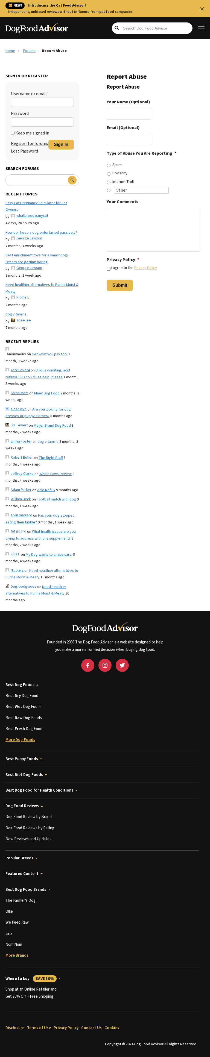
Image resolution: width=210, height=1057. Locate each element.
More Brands (16, 955)
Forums (29, 51)
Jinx (8, 933)
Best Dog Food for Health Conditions (39, 790)
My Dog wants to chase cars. (49, 554)
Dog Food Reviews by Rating (29, 828)
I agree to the (134, 268)
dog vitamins (16, 314)
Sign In (61, 144)
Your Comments (122, 202)
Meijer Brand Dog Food (52, 425)
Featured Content (22, 874)
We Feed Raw (17, 922)
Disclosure (14, 1028)
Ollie (9, 911)
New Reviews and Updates (28, 839)
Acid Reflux (46, 490)
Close (202, 9)
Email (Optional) (123, 128)
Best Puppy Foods (21, 759)
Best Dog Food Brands (25, 889)
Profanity (119, 173)
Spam (117, 165)
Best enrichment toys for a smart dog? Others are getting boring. (36, 259)
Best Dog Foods (19, 685)
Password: (20, 113)
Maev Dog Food (47, 393)
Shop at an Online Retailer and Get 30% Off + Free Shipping (31, 992)
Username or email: (29, 94)
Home (10, 51)
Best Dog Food (21, 696)
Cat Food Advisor (70, 5)
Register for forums (29, 143)
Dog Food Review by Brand (28, 817)
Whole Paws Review (55, 474)
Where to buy (29, 979)
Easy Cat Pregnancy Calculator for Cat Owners (36, 206)
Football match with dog (56, 499)
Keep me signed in (32, 133)
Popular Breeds (19, 858)
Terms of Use (39, 1028)
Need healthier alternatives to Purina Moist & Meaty (41, 288)
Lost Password (24, 151)
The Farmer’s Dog (20, 900)
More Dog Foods (20, 740)
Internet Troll (123, 182)
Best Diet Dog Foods (24, 775)
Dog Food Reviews (22, 806)
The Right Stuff (51, 458)
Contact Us (91, 1028)
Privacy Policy (123, 260)
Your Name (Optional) (128, 102)
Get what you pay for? (50, 354)
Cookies (111, 1028)
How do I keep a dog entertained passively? (41, 232)
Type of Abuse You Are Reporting (141, 153)
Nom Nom (13, 944)
